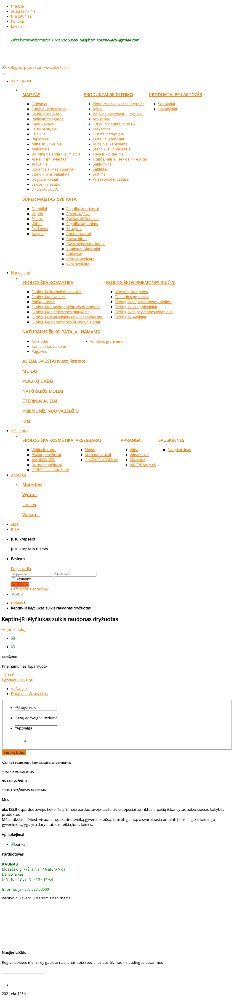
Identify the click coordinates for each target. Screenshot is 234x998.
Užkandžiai (167, 108)
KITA (15, 529)
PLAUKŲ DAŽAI (37, 381)
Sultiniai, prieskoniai (49, 108)
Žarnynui (74, 228)
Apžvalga (23, 728)
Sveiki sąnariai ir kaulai (85, 243)
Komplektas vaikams (49, 346)
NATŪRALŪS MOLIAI (42, 391)
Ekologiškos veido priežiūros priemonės (66, 306)
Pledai (90, 449)
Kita (26, 421)
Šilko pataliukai (98, 454)
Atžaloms (19, 430)
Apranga (18, 474)
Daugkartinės (179, 449)
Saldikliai (39, 134)
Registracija (21, 568)
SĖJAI (15, 524)
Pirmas (17, 603)
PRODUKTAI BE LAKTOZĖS (175, 94)
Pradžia (17, 6)
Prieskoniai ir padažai (111, 179)
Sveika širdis (76, 238)
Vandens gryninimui (107, 341)
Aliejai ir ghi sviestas (49, 159)
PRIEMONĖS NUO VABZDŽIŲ (50, 411)
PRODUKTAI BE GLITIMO (108, 94)
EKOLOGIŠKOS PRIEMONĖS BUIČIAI (140, 282)
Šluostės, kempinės (131, 291)
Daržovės (40, 228)
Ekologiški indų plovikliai (136, 306)
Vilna (134, 449)
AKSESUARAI (88, 440)
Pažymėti (9, 679)
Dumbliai (39, 208)
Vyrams (29, 494)
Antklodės (40, 341)
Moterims (32, 484)
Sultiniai (99, 174)
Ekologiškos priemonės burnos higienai (66, 321)
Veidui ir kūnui (44, 449)
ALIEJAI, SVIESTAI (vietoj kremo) (53, 361)
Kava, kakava (43, 123)
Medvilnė (137, 459)
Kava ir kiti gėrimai (109, 154)
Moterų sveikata (80, 258)
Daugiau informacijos (29, 693)
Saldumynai (102, 164)
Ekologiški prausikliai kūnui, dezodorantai (67, 316)
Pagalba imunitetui (82, 208)
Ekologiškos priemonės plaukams (60, 311)
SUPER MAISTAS (38, 199)
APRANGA (131, 440)
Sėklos (37, 218)
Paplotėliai (41, 139)
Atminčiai (74, 253)
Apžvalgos (20, 688)
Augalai (38, 233)
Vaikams (31, 514)
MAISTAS (31, 94)
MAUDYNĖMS (43, 459)
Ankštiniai (40, 164)
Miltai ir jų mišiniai (47, 144)
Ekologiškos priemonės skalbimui (143, 301)
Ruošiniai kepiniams (110, 144)
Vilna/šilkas (139, 454)
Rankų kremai (43, 301)
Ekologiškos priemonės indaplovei (144, 311)
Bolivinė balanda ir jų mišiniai (56, 154)
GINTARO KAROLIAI (101, 459)
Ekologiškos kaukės (49, 296)
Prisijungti (20, 584)
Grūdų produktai (46, 113)
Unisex (29, 504)
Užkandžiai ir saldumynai (53, 169)
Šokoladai (166, 103)
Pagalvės (39, 351)
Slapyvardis (25, 707)
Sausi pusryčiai (44, 129)
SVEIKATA (67, 199)
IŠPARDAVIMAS (143, 464)
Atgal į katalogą (15, 629)
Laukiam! (18, 26)
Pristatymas (21, 16)
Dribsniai (39, 103)
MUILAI (29, 371)
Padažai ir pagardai (48, 118)
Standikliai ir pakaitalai (51, 174)
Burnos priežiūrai (47, 464)
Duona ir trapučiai (108, 134)
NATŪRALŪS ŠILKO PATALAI (50, 331)
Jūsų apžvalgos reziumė (36, 717)
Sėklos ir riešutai (46, 184)
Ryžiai (98, 108)
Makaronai (41, 149)
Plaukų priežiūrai (46, 454)
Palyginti (25, 679)
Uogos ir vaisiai (45, 179)
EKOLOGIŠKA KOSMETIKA (47, 282)
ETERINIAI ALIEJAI (39, 401)
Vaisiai (37, 223)
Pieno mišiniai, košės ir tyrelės (118, 103)
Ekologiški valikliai (130, 316)
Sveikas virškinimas (82, 218)
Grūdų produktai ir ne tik (114, 123)
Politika (17, 21)
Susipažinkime (23, 11)
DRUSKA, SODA (45, 189)
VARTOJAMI (21, 81)
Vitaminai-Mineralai (83, 248)
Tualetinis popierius (132, 296)
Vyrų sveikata (77, 263)
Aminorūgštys (78, 213)
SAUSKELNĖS (171, 440)
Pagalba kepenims (82, 223)
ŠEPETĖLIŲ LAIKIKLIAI (50, 469)
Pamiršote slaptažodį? (30, 589)
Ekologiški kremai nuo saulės (57, 291)
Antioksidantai (78, 233)
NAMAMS (90, 331)
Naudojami (20, 272)
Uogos (37, 213)
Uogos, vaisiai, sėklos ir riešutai (120, 159)
